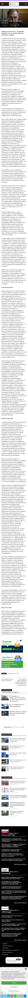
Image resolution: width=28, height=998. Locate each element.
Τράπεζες (3, 699)
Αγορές (3, 708)
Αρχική (2, 7)
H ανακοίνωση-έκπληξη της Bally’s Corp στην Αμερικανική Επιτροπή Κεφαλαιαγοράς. (17, 740)
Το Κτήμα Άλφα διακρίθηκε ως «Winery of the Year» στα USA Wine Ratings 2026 (13, 924)
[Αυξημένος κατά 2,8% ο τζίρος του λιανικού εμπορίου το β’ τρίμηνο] (5, 783)
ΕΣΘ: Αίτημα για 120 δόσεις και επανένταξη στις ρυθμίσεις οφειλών (17, 813)
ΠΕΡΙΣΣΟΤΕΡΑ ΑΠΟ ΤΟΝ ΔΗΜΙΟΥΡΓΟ (10, 692)
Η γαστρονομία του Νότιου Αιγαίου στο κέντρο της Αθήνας (12, 916)
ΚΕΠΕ (18, 673)
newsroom (5, 25)
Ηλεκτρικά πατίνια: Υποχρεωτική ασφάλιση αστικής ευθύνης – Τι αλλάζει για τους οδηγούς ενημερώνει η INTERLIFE (13, 845)
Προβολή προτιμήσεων (14, 991)
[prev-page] (2, 719)
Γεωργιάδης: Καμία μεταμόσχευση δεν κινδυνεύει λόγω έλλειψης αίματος (11, 887)
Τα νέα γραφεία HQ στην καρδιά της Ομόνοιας (7, 679)
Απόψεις (7, 7)
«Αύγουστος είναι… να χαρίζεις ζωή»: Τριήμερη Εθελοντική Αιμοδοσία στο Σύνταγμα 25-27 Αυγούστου (13, 840)
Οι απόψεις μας (13, 7)
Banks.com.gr (8, 727)
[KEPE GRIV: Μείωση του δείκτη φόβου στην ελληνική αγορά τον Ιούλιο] (5, 713)
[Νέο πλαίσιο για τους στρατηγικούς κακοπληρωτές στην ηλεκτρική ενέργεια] (5, 790)
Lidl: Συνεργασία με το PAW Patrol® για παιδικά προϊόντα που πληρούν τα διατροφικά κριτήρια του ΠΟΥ (11, 935)
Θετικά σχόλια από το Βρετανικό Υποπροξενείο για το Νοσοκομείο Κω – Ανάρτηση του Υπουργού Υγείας (11, 883)
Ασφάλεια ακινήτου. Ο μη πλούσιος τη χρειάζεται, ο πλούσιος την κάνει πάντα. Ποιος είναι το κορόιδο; (12, 855)
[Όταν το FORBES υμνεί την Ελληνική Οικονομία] (5, 706)
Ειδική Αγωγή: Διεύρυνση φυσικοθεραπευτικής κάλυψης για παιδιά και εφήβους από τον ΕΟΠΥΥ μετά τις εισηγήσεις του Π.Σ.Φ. (14, 897)
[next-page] (5, 719)
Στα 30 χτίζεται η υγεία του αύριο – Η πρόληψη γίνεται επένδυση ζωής (11, 850)
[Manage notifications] (2, 992)
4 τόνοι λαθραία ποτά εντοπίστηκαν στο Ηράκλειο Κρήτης (12, 920)
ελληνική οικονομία (11, 673)
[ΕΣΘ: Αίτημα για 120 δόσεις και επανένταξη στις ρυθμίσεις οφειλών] (5, 813)
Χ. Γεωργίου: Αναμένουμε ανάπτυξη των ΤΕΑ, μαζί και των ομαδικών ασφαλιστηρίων (13, 859)
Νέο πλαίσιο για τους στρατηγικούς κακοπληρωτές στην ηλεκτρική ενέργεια (18, 790)
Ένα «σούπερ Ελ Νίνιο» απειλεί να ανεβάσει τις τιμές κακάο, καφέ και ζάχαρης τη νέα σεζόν (13, 929)
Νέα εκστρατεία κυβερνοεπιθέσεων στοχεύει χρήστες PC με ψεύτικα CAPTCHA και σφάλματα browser (21, 682)
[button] (26, 969)
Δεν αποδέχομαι (14, 987)
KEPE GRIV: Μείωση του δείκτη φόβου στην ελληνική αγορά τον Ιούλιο (17, 713)
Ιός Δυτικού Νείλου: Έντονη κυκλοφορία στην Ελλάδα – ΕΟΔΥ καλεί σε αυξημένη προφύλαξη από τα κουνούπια (13, 892)
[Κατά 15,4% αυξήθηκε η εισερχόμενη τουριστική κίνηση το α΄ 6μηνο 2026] (5, 797)
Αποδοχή (14, 983)
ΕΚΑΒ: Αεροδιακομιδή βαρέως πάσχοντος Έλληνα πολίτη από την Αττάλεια (12, 878)
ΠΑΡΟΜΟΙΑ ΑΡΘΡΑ (6, 690)
